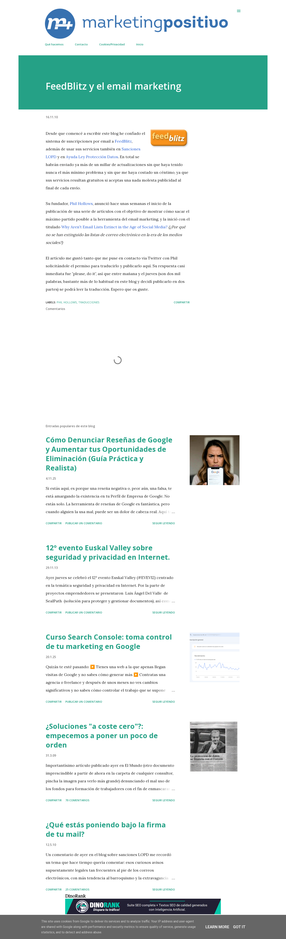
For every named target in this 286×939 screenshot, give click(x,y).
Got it (239, 927)
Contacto (81, 44)
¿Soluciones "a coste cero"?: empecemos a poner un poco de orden (102, 735)
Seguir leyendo (163, 523)
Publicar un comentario (83, 523)
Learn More (217, 927)
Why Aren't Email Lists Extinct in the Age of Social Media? (114, 226)
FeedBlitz (123, 141)
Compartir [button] (182, 302)
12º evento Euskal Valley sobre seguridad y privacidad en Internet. (108, 552)
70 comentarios (77, 800)
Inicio (139, 44)
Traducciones (88, 302)
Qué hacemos (54, 44)
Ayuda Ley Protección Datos (92, 156)
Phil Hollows (81, 203)
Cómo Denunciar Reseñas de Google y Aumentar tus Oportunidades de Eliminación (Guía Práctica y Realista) (109, 454)
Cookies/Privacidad (112, 44)
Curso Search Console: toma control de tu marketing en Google (109, 641)
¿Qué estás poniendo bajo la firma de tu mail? (106, 829)
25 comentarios (77, 889)
